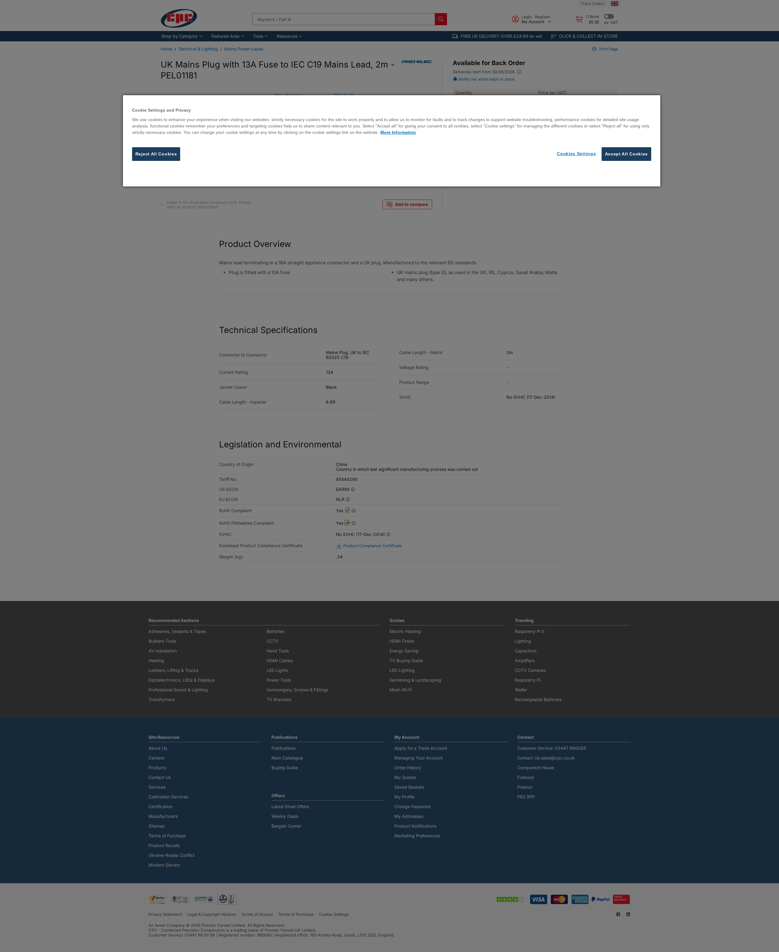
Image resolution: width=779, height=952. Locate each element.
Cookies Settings (576, 153)
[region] (391, 140)
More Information (398, 132)
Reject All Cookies (156, 153)
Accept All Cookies (626, 153)
